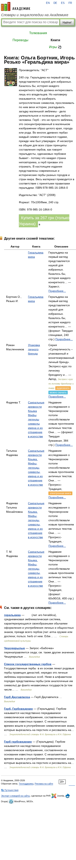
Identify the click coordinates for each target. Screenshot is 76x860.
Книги (55, 40)
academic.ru (15, 6)
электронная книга (60, 493)
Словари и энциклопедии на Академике (34, 15)
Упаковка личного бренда (34, 349)
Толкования (38, 33)
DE (55, 3)
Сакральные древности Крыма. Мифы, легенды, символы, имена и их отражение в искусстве (36, 467)
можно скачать (58, 392)
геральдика (12, 615)
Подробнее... (57, 291)
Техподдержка (26, 783)
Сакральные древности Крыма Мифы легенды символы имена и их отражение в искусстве (36, 419)
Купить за (44, 221)
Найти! (67, 22)
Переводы (20, 40)
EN (48, 3)
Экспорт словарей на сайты (15, 796)
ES (63, 3)
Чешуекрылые (14, 648)
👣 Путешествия (9, 790)
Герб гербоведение (18, 741)
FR (70, 3)
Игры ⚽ (55, 47)
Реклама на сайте (44, 783)
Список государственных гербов (27, 664)
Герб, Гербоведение (18, 708)
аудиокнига (63, 388)
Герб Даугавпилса (17, 697)
